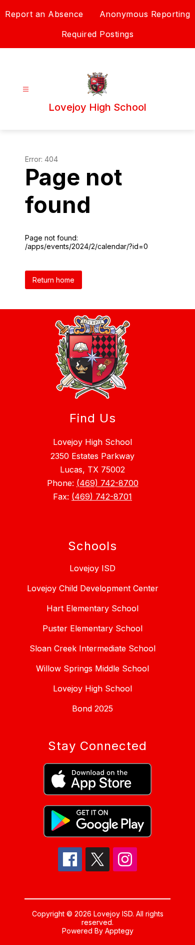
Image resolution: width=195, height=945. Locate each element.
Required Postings (98, 34)
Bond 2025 (92, 708)
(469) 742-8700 (107, 483)
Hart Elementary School (92, 608)
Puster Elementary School (92, 628)
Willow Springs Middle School (92, 668)
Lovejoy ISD (93, 568)
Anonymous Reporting (145, 14)
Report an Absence (44, 14)
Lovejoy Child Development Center (92, 588)
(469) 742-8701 (102, 497)
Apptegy (119, 930)
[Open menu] (26, 89)
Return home (53, 280)
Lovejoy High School (92, 688)
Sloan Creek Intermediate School (93, 648)
